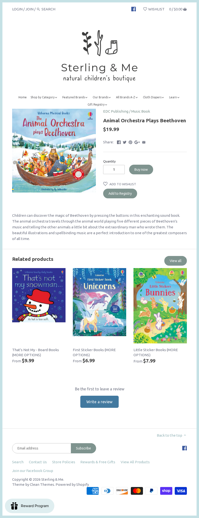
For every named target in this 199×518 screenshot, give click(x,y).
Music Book (140, 111)
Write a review (99, 402)
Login (17, 9)
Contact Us (38, 462)
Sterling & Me (52, 479)
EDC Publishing (115, 111)
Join (29, 9)
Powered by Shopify (72, 484)
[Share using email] (144, 141)
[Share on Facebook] (119, 141)
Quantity (109, 161)
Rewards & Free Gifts (97, 462)
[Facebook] (133, 9)
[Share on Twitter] (124, 141)
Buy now (141, 169)
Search (18, 462)
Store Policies (63, 462)
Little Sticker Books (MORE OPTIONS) (155, 352)
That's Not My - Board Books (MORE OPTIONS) (35, 352)
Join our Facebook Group (32, 471)
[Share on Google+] (137, 141)
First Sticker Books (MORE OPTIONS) (94, 352)
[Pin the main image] (130, 141)
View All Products (135, 462)
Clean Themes (42, 484)
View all (176, 261)
